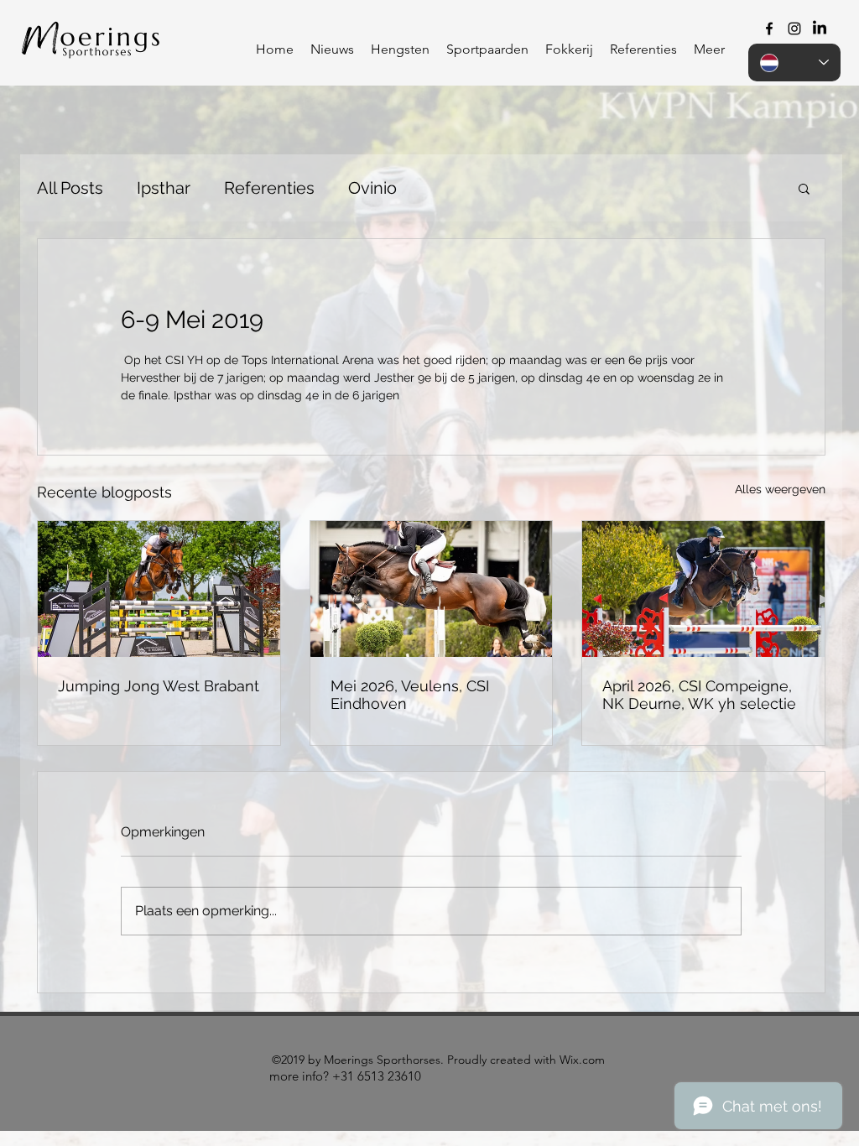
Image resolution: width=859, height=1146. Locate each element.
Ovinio (372, 188)
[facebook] (769, 28)
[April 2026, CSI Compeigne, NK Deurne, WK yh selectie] (703, 589)
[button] (400, 49)
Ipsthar (163, 188)
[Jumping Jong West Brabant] (159, 589)
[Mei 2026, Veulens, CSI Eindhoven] (431, 589)
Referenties (269, 188)
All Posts (70, 188)
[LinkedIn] (819, 28)
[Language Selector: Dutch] (794, 62)
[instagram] (794, 28)
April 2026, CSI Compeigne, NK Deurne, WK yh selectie (699, 694)
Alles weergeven (780, 489)
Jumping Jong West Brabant (158, 686)
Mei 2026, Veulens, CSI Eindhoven (410, 694)
